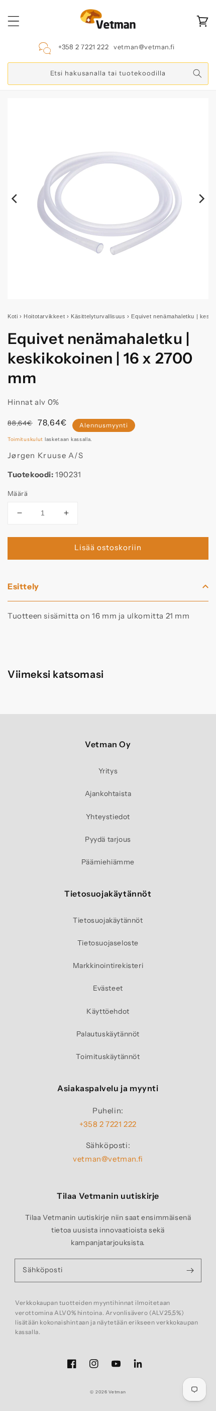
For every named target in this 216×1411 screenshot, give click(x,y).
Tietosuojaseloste (108, 942)
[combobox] (108, 73)
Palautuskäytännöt (108, 1033)
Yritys (108, 770)
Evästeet (108, 988)
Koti (13, 316)
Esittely (23, 586)
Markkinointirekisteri (108, 965)
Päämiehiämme (108, 861)
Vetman (117, 1391)
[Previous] (15, 198)
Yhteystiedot (108, 816)
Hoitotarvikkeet (44, 316)
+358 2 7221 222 (83, 47)
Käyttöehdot (108, 1011)
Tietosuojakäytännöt (108, 920)
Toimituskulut (25, 439)
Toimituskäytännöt (108, 1056)
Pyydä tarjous (108, 839)
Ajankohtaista (108, 793)
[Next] (200, 198)
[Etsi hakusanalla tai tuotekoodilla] (197, 73)
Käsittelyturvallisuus (98, 316)
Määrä (18, 493)
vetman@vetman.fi (144, 47)
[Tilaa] (190, 1270)
